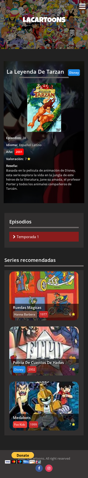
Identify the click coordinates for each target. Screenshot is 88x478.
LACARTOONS (44, 20)
